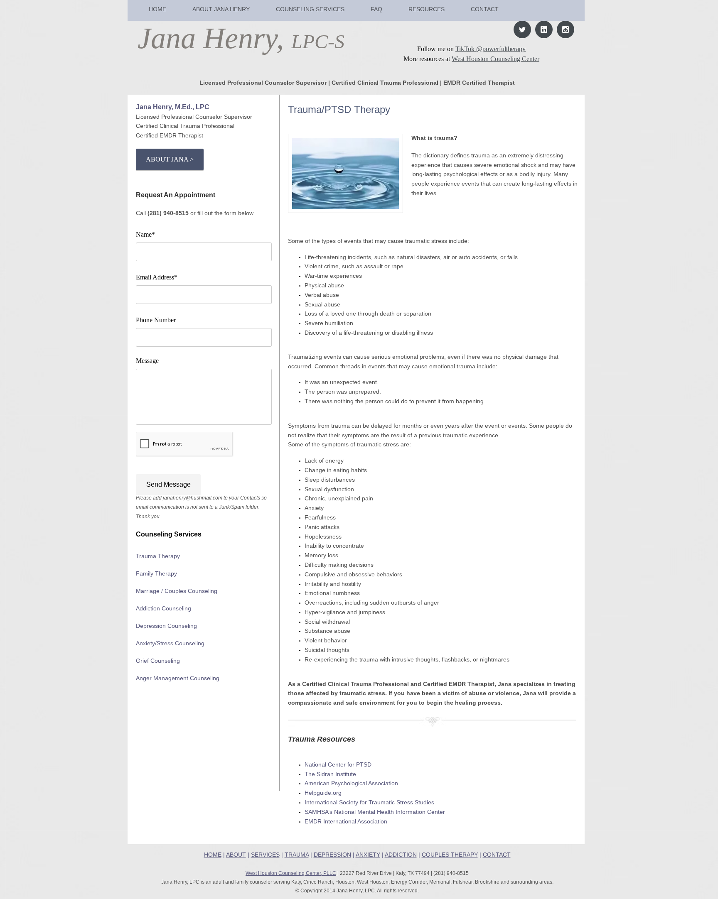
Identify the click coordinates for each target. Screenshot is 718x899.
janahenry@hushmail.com (192, 498)
